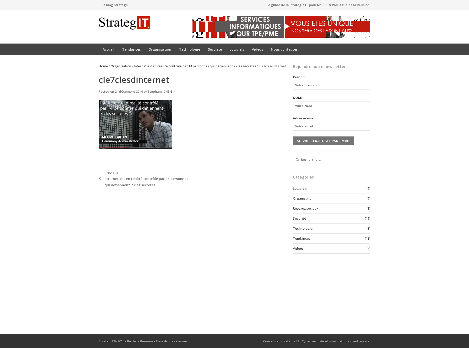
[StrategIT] (130, 23)
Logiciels (237, 49)
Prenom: (300, 77)
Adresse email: (305, 118)
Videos (257, 49)
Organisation (160, 49)
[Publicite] (281, 27)
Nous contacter (284, 49)
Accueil (108, 49)
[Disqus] (193, 265)
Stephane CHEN (160, 91)
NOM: (297, 97)
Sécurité (215, 49)
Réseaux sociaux (305, 208)
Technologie (189, 49)
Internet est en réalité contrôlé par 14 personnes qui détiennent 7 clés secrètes (195, 66)
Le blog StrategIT (115, 5)
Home (103, 66)
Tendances (131, 49)
